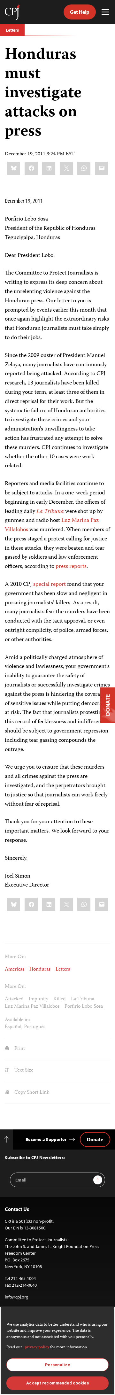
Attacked (14, 999)
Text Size (23, 1070)
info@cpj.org (16, 1297)
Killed (59, 999)
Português (34, 1027)
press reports (71, 566)
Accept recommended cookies (57, 1383)
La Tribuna (82, 999)
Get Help (79, 12)
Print (19, 1049)
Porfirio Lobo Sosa (84, 1007)
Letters (12, 30)
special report (49, 584)
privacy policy (37, 1347)
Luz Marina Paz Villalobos (32, 1007)
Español (13, 1027)
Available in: (17, 1020)
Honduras (39, 969)
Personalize (57, 1364)
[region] (57, 1350)
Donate (95, 1139)
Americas (14, 969)
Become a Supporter (46, 1139)
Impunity (38, 999)
